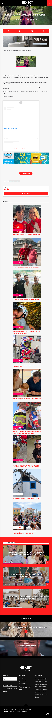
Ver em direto (26, 173)
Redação (24, 20)
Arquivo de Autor (26, 193)
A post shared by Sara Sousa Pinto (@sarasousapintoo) (21, 148)
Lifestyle (5, 568)
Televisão (35, 11)
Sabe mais (37, 697)
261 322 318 (23, 680)
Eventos (12, 711)
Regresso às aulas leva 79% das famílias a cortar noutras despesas (26, 575)
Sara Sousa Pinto (14, 181)
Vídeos (18, 711)
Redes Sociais (28, 11)
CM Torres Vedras (7, 605)
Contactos (24, 711)
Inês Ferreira (6, 561)
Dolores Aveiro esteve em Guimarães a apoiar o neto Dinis (26, 299)
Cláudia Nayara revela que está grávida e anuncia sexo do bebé (26, 627)
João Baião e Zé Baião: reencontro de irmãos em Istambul (26, 267)
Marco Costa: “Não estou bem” (26, 646)
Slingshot (28, 709)
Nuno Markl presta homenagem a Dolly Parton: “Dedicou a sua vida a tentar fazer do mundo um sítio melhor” (26, 553)
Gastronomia (6, 590)
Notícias (22, 11)
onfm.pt (22, 678)
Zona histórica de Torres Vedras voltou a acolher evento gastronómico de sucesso (26, 597)
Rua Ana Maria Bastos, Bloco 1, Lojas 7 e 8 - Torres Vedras (25, 687)
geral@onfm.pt (24, 683)
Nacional (16, 11)
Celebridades (6, 546)
